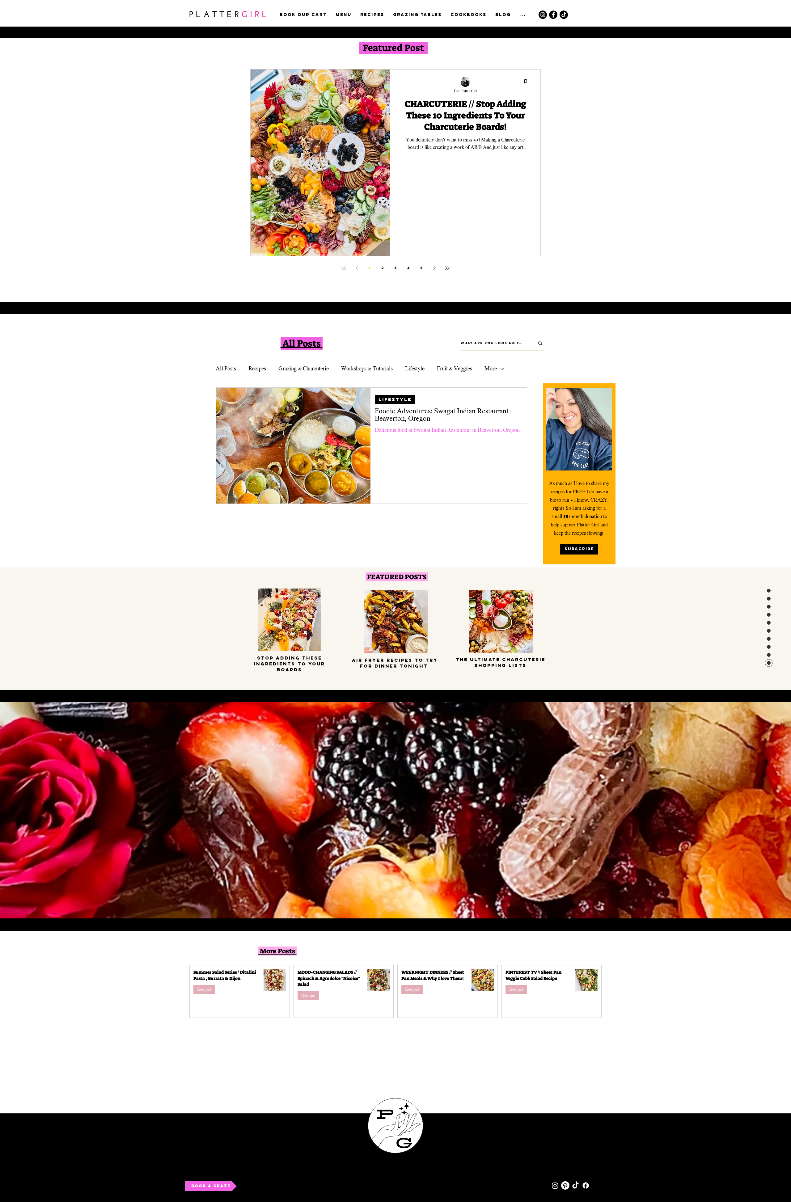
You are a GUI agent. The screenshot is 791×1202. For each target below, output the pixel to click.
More (490, 369)
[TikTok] (564, 15)
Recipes (257, 369)
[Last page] (447, 267)
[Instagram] (543, 15)
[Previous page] (356, 267)
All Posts (226, 369)
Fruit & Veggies (454, 369)
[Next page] (434, 267)
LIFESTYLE (395, 399)
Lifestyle (415, 369)
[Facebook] (553, 15)
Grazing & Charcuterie (303, 369)
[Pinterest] (565, 1185)
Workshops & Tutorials (367, 369)
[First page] (343, 267)
